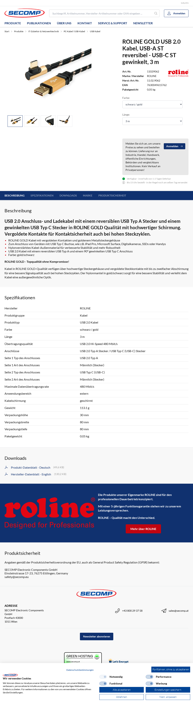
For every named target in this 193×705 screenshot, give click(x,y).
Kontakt (84, 23)
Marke (87, 195)
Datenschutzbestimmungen (80, 669)
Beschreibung (15, 195)
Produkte (13, 23)
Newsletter (143, 23)
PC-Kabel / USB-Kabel (74, 31)
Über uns (64, 23)
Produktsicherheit (112, 195)
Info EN (184, 3)
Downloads (68, 195)
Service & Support (112, 23)
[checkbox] (103, 677)
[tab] (15, 121)
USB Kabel (95, 31)
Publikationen (39, 23)
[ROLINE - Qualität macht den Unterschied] (50, 513)
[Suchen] (155, 13)
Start (7, 31)
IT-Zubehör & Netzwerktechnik (43, 31)
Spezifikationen (42, 195)
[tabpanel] (54, 75)
